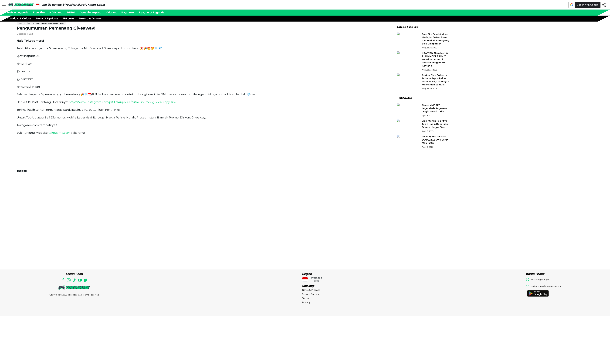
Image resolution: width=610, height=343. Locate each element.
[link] (20, 23)
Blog (28, 23)
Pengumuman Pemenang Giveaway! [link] (48, 23)
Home (20, 23)
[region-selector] (38, 4)
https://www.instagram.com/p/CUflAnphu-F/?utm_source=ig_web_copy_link (122, 102)
